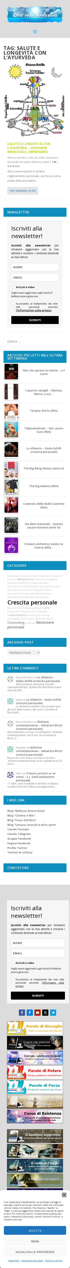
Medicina (37, 162)
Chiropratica (14, 611)
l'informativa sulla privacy (34, 310)
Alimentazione (25, 579)
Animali (45, 579)
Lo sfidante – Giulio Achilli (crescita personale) (38, 679)
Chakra (47, 590)
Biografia (43, 576)
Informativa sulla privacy (32, 1260)
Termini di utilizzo (53, 1260)
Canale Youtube (18, 829)
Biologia (43, 611)
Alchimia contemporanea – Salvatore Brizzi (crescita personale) (39, 725)
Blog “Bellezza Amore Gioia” (26, 811)
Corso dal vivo (14, 608)
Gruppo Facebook (19, 838)
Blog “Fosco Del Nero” (22, 820)
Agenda (54, 579)
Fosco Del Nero (18, 157)
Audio (37, 579)
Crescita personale (32, 602)
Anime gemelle (26, 593)
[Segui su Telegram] (53, 1013)
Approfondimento (39, 597)
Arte (30, 590)
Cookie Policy (13, 1260)
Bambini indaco (29, 611)
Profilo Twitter (17, 848)
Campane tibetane (32, 608)
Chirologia (12, 590)
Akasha (50, 618)
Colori (24, 618)
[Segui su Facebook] (22, 1013)
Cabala (25, 586)
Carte (46, 608)
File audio (25, 162)
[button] (64, 1195)
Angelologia (13, 576)
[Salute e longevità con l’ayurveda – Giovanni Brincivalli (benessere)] (35, 100)
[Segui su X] (45, 1013)
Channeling (15, 622)
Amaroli (23, 590)
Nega (35, 1241)
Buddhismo (25, 583)
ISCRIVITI (35, 320)
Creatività (30, 623)
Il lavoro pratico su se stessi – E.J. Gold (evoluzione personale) (35, 776)
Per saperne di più (23, 191)
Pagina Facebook (18, 843)
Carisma (31, 615)
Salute (46, 162)
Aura (57, 586)
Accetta (35, 1230)
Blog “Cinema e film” (21, 815)
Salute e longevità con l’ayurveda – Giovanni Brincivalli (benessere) (28, 148)
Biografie (38, 590)
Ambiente (24, 597)
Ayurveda (41, 618)
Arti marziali (43, 615)
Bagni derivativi (40, 583)
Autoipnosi (13, 583)
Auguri (31, 618)
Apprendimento (43, 593)
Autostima (12, 597)
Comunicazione (46, 586)
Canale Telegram (19, 834)
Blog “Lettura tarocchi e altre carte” (32, 825)
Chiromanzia (14, 586)
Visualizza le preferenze (35, 1252)
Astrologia (12, 593)
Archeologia (13, 618)
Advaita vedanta (29, 576)
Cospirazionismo (16, 615)
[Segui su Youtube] (37, 1013)
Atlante (33, 586)
